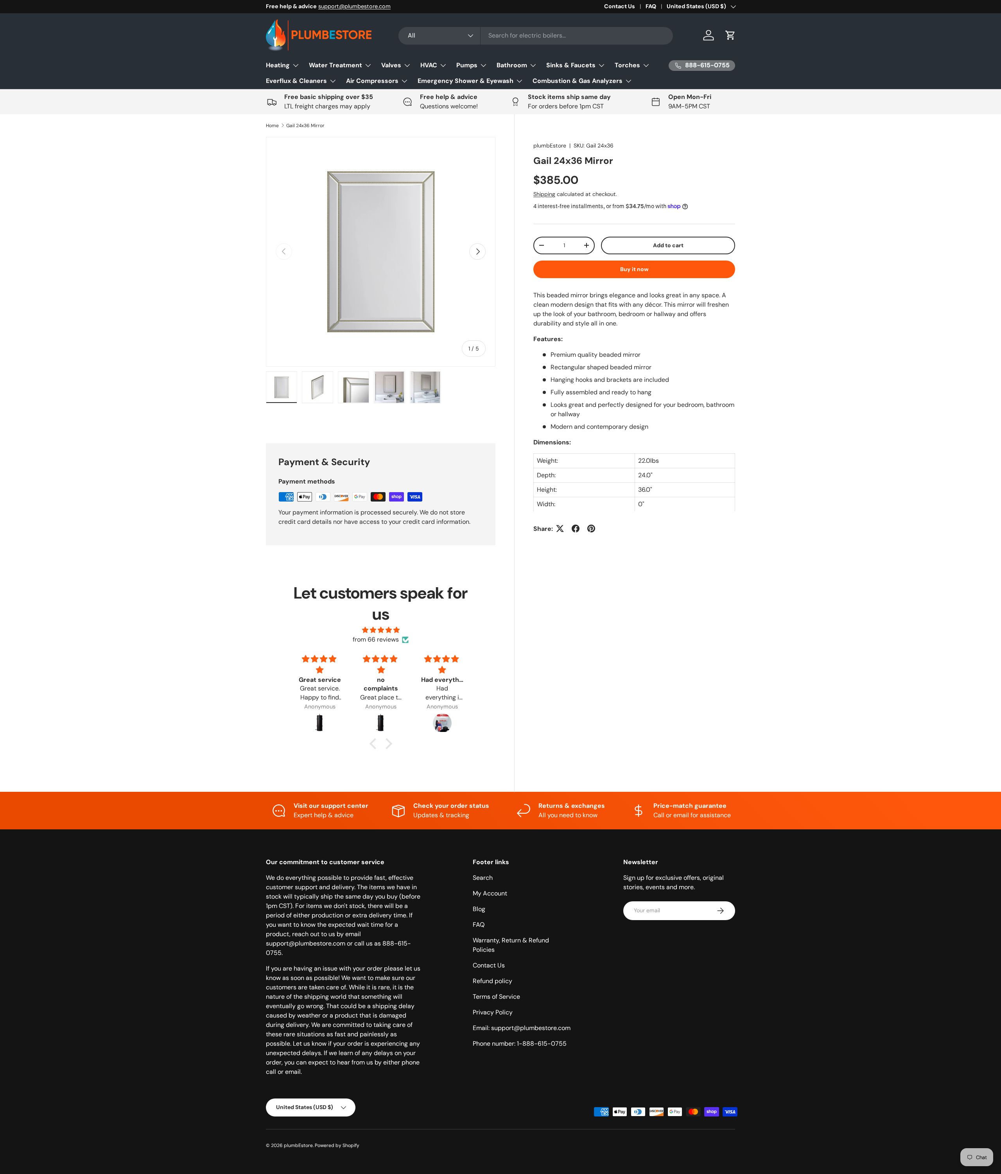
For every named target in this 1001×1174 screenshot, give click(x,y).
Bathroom (512, 65)
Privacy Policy (493, 1012)
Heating (278, 65)
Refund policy (492, 981)
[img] (381, 630)
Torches (627, 65)
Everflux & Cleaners (296, 81)
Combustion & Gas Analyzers (577, 81)
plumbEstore (549, 145)
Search (483, 878)
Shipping (544, 193)
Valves (391, 65)
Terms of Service (496, 996)
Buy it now (634, 268)
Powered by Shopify (337, 1145)
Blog (479, 909)
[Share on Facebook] (575, 528)
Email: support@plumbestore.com (521, 1028)
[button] (730, 35)
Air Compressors (372, 81)
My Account (490, 893)
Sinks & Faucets (571, 65)
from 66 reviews (376, 639)
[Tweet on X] (560, 528)
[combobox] (535, 35)
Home (272, 125)
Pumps (466, 65)
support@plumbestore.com (354, 6)
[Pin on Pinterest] (591, 528)
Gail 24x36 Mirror (305, 125)
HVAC (428, 65)
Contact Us (619, 6)
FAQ (651, 6)
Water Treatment (335, 65)
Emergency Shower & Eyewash (465, 81)
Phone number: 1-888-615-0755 (520, 1043)
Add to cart (668, 244)
